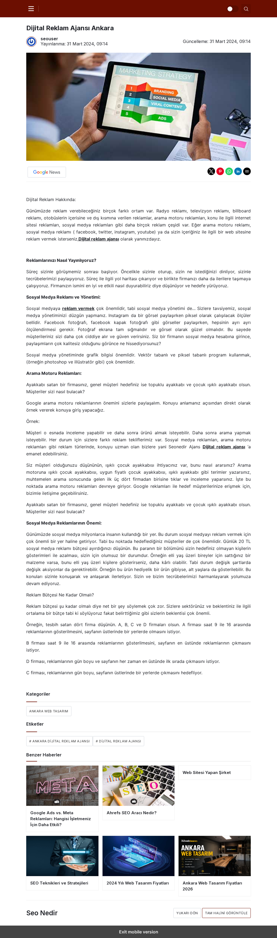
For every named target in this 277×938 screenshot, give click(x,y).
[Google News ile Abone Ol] (47, 172)
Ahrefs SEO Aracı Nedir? (132, 812)
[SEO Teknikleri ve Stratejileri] (62, 856)
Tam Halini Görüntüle (226, 913)
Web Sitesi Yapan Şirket (207, 772)
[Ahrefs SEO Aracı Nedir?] (139, 786)
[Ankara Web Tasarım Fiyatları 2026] (215, 856)
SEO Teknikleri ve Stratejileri (59, 883)
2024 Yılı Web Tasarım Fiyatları (138, 883)
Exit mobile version (138, 931)
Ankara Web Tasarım (48, 711)
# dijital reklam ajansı (118, 741)
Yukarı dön (187, 913)
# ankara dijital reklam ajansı (59, 741)
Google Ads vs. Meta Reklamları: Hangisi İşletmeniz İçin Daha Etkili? (60, 818)
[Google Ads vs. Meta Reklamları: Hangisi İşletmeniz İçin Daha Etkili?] (62, 786)
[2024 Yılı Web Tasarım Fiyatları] (139, 856)
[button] (211, 171)
